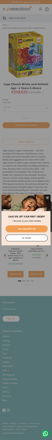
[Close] (47, 198)
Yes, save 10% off (27, 228)
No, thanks (26, 238)
